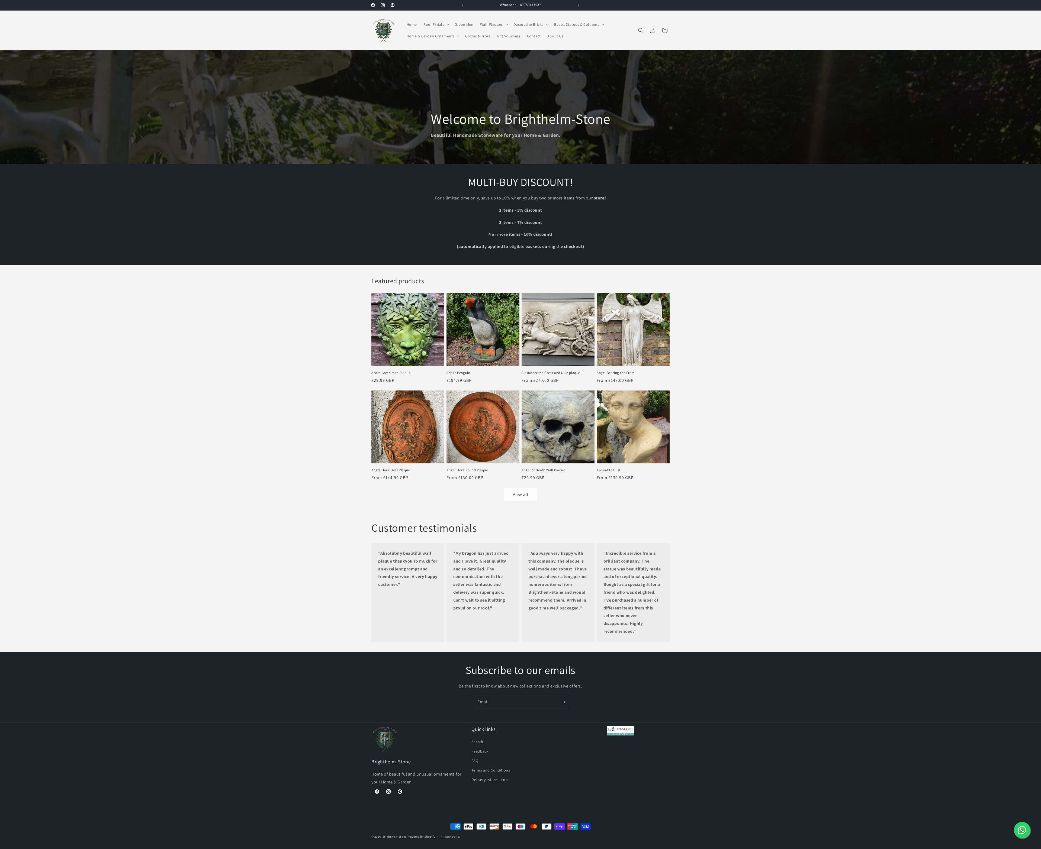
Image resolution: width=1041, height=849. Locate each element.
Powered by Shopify (421, 836)
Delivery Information (489, 779)
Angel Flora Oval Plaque (390, 470)
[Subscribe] (563, 702)
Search (477, 741)
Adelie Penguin (458, 373)
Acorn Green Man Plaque (390, 373)
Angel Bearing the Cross (616, 373)
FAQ (474, 760)
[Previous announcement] (463, 5)
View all (520, 494)
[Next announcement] (578, 5)
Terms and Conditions (490, 770)
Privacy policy (451, 836)
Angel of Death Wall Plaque (543, 470)
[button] (435, 24)
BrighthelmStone (395, 836)
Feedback (479, 750)
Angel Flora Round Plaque (467, 470)
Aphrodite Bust (608, 470)
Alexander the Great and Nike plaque (551, 373)
